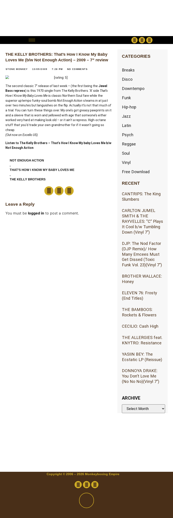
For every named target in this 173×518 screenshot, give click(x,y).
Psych (127, 134)
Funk (126, 97)
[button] (86, 40)
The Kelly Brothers (28, 179)
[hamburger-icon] (32, 40)
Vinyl (126, 162)
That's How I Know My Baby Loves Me (42, 170)
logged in (36, 213)
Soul (126, 153)
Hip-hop (129, 107)
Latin (126, 125)
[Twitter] (142, 40)
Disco (127, 79)
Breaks (128, 70)
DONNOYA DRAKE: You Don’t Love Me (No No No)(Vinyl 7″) (140, 376)
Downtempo (133, 88)
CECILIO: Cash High (140, 326)
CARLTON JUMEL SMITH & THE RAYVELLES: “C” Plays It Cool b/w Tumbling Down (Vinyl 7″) (142, 221)
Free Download (136, 171)
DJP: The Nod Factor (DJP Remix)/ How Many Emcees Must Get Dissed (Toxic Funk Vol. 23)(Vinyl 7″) (142, 254)
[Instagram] (149, 40)
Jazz (126, 116)
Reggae (129, 144)
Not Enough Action (27, 160)
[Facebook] (134, 40)
